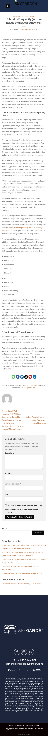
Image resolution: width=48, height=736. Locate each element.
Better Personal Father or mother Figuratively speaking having (36, 420)
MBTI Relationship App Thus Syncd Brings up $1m (22, 573)
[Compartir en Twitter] (22, 377)
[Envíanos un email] (31, 652)
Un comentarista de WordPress (14, 583)
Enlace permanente (29, 388)
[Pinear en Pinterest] (30, 377)
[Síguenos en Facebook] (17, 652)
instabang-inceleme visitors (24, 16)
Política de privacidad (16, 725)
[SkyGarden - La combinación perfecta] (26, 6)
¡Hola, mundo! (35, 583)
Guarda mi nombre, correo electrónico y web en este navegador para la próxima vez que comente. (24, 508)
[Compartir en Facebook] (18, 377)
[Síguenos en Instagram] (24, 652)
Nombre (8, 473)
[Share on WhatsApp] (13, 377)
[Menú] (8, 6)
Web (6, 494)
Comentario (10, 453)
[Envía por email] (26, 377)
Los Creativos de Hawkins (33, 729)
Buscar (4, 528)
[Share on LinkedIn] (34, 377)
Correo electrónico (13, 484)
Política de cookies (32, 725)
